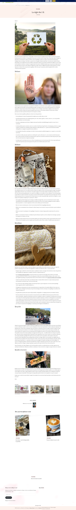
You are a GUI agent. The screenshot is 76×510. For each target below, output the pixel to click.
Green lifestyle (18, 438)
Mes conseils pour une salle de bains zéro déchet (21, 393)
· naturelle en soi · (9, 2)
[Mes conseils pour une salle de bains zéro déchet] (22, 389)
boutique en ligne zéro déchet (24, 274)
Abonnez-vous (8, 497)
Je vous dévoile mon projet (49, 393)
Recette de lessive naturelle (36, 478)
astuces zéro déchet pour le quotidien (54, 277)
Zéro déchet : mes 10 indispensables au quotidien (36, 393)
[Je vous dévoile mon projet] (53, 389)
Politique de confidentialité (46, 508)
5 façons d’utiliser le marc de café (53, 440)
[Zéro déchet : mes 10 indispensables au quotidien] (37, 389)
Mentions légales (53, 507)
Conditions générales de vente (46, 507)
